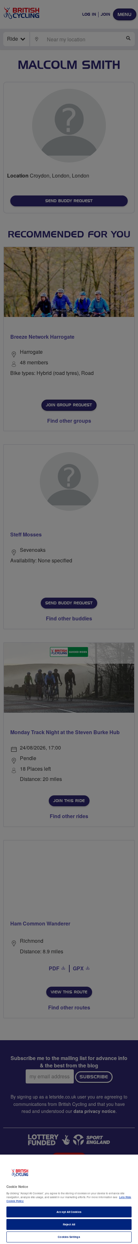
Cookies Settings (69, 1237)
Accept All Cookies (68, 1212)
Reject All (69, 1224)
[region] (69, 1199)
